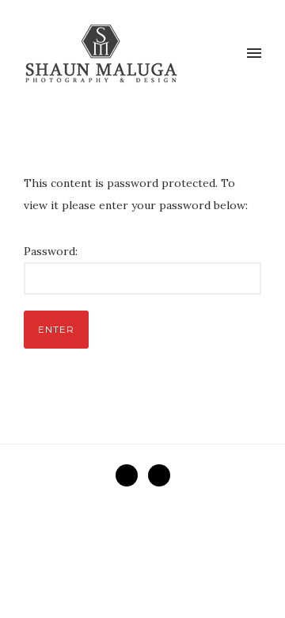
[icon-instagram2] (159, 475)
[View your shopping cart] (228, 54)
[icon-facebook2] (131, 475)
